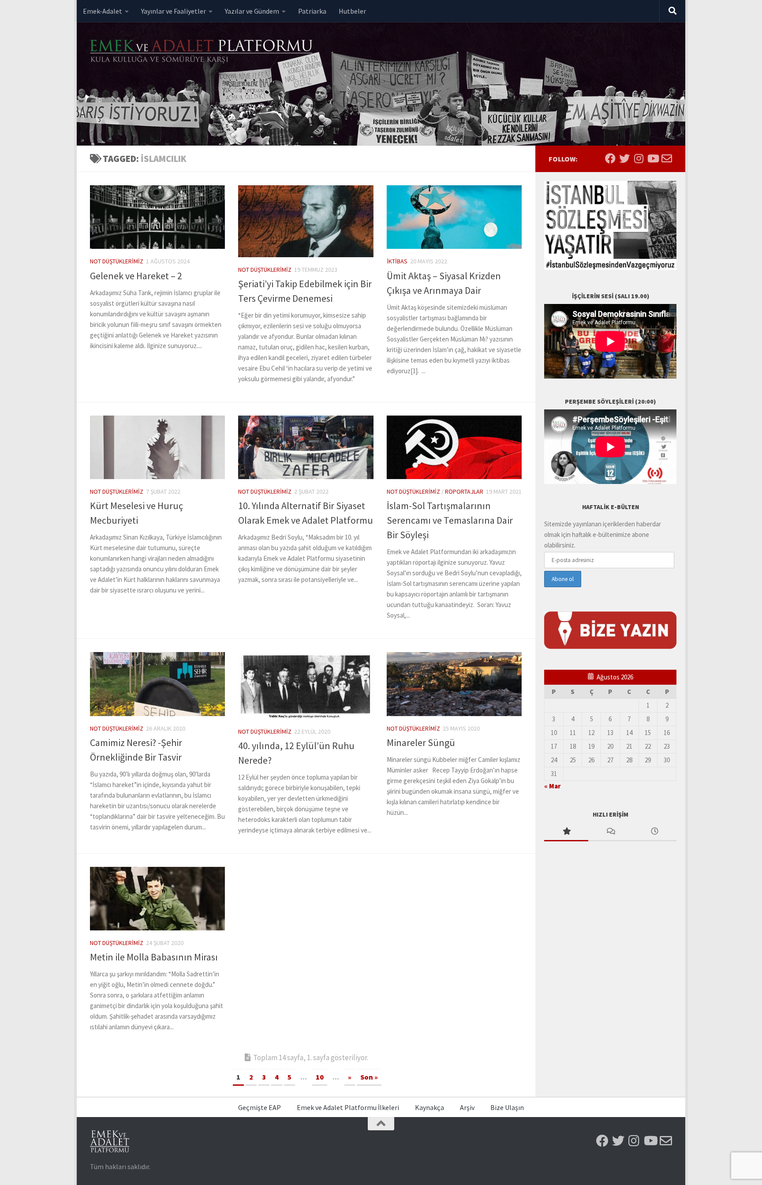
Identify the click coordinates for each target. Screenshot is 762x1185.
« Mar (552, 786)
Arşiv (467, 1107)
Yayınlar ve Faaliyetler (173, 11)
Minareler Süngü (421, 742)
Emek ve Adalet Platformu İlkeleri (348, 1107)
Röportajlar (464, 491)
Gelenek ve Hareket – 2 (136, 276)
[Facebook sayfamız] (610, 158)
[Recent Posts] (654, 831)
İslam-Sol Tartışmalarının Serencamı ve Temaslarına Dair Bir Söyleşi (450, 520)
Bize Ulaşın (507, 1107)
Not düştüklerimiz (116, 261)
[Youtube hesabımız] (652, 158)
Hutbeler (352, 11)
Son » (369, 1076)
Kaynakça (429, 1107)
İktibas (397, 261)
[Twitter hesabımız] (624, 158)
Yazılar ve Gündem (252, 11)
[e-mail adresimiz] (666, 158)
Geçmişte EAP (259, 1107)
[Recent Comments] (610, 831)
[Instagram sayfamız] (638, 158)
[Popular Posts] (566, 831)
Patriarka (312, 11)
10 (320, 1076)
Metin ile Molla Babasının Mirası (154, 957)
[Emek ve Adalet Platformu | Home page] (202, 52)
